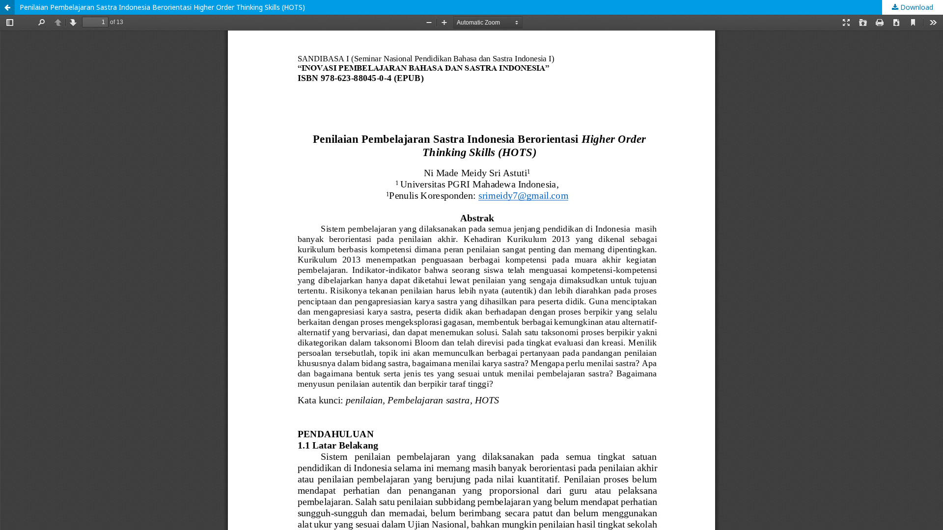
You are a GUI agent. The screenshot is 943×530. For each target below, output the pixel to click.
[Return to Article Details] (7, 7)
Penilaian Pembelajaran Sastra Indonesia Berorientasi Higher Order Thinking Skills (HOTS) (162, 7)
